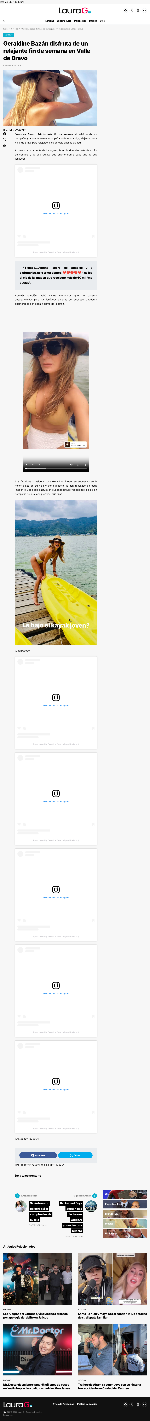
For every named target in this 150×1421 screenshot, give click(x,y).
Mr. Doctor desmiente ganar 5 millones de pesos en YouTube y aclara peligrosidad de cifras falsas (36, 1386)
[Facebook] (125, 10)
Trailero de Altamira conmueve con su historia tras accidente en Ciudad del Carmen (109, 1386)
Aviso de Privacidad (63, 1404)
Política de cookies (87, 1404)
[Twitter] (131, 10)
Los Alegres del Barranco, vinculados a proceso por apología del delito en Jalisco (35, 1315)
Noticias (14, 29)
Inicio (5, 29)
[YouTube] (144, 10)
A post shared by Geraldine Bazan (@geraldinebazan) (56, 252)
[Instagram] (138, 10)
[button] (4, 21)
